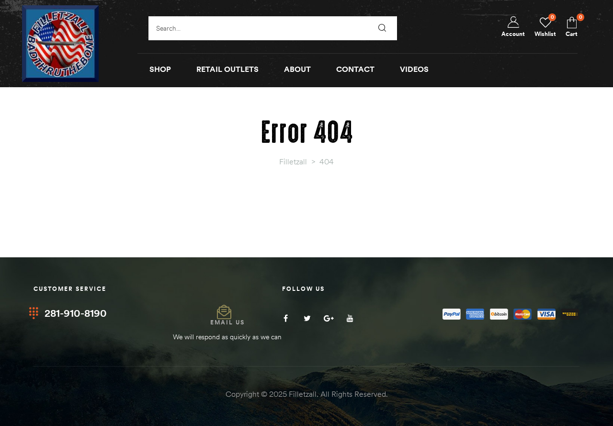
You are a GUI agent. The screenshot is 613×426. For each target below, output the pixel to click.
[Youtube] (350, 318)
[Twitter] (307, 318)
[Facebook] (285, 318)
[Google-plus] (329, 318)
